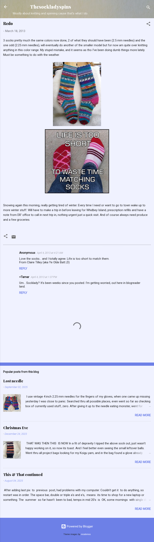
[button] (148, 24)
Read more (143, 415)
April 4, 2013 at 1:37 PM (44, 277)
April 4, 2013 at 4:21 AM (50, 252)
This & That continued (23, 474)
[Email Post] (13, 238)
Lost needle (13, 381)
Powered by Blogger (79, 526)
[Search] (148, 8)
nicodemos (86, 534)
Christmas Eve (15, 427)
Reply (23, 268)
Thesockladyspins (50, 7)
